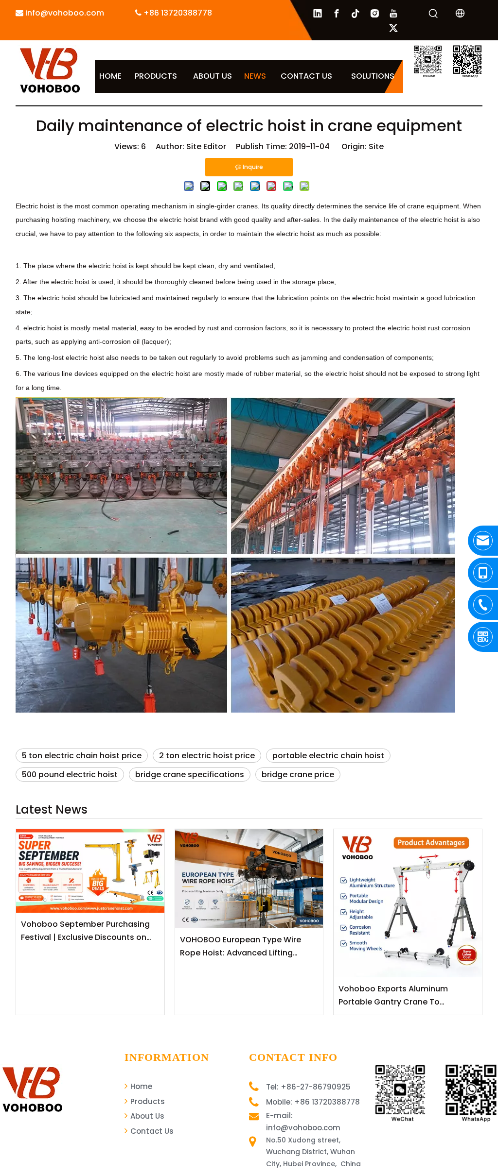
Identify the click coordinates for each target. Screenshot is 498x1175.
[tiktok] (355, 13)
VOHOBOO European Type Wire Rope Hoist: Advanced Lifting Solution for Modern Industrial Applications (240, 946)
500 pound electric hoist (70, 774)
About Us (146, 1116)
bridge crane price (298, 774)
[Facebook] (336, 13)
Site (376, 146)
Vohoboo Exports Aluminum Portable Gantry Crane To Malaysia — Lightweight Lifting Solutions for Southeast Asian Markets (397, 995)
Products (146, 1101)
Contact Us (151, 1131)
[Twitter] (393, 28)
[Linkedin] (317, 13)
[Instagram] (374, 13)
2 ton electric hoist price (207, 755)
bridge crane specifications (189, 774)
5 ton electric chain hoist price (82, 755)
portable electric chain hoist (328, 755)
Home (140, 1086)
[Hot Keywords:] (433, 14)
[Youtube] (393, 13)
